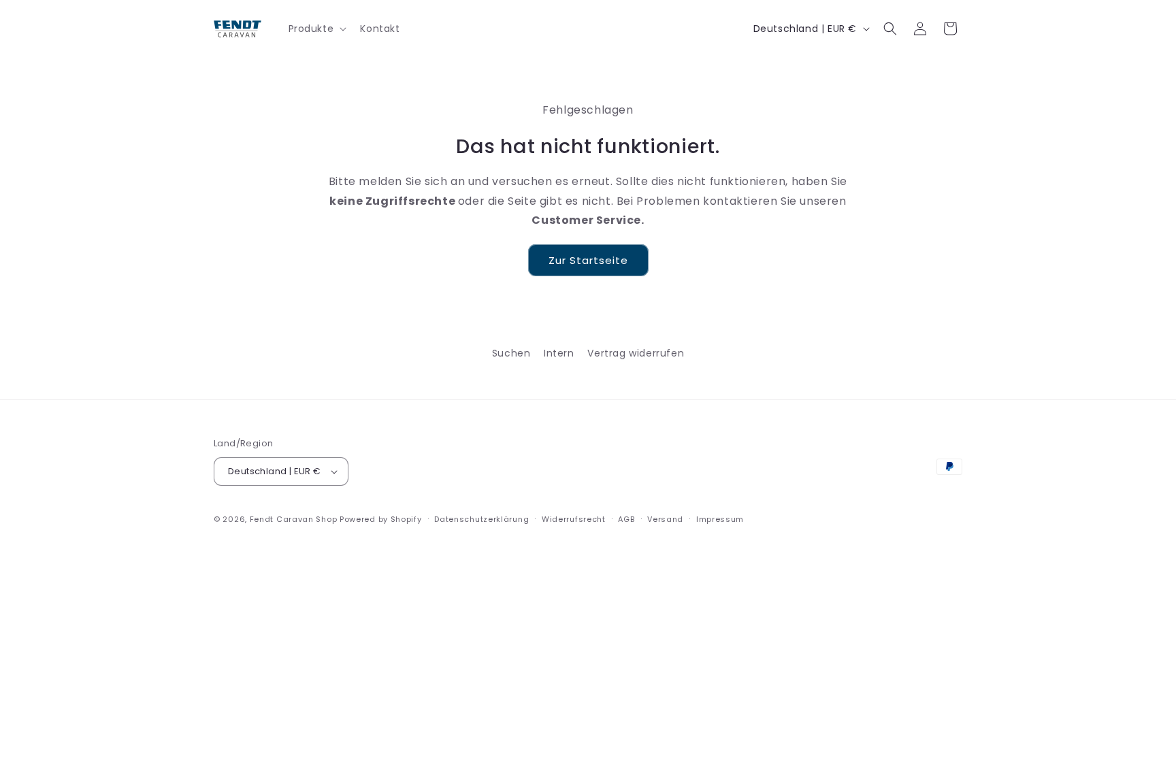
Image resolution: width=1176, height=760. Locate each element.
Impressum (720, 519)
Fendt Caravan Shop (294, 519)
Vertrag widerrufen (635, 353)
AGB (626, 519)
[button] (316, 28)
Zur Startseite (588, 260)
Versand (665, 519)
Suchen (511, 353)
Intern (559, 353)
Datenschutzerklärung (481, 519)
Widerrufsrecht (574, 519)
